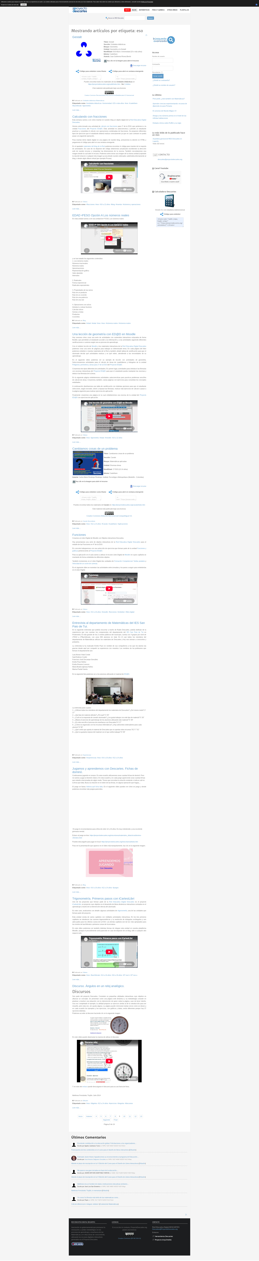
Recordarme (156, 72)
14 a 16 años (96, 612)
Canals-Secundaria (89, 521)
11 (130, 1116)
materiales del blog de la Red (94, 146)
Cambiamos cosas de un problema (95, 448)
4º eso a (134, 975)
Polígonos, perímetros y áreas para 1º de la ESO (89, 365)
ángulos (121, 1103)
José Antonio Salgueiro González (95, 1159)
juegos (116, 888)
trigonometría (122, 910)
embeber (121, 612)
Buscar (150, 18)
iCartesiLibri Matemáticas (109, 1204)
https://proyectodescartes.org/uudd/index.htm (104, 84)
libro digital (130, 612)
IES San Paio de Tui (135, 632)
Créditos (127, 84)
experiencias (91, 758)
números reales (112, 323)
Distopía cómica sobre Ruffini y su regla (167, 123)
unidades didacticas (94, 103)
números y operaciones (132, 204)
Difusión (85, 1100)
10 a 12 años (105, 204)
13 (141, 1116)
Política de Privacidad (147, 2)
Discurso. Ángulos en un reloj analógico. (98, 986)
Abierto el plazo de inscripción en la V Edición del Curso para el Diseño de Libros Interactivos (104, 1163)
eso (127, 103)
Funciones (79, 534)
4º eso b (127, 975)
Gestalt (77, 37)
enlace (85, 1086)
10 (124, 1116)
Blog (84, 320)
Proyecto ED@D (96, 129)
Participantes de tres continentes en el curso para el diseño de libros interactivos (100, 1150)
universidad (107, 103)
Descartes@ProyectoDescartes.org (165, 1229)
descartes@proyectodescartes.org (170, 159)
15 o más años (118, 103)
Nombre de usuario (158, 56)
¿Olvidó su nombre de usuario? (164, 85)
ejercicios (113, 1103)
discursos (129, 1103)
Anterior (89, 1116)
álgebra (94, 1103)
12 (135, 1116)
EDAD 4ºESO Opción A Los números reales (100, 215)
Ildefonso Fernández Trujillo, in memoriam (86, 1190)
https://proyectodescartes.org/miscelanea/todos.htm (119, 842)
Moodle (94, 346)
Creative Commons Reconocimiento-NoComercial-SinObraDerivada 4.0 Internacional (109, 95)
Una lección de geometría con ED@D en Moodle (103, 334)
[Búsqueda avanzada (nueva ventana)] (164, 40)
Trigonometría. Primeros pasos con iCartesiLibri (103, 898)
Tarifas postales (139, 561)
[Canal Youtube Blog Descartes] (170, 177)
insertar (119, 204)
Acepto (23, 4)
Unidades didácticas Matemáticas (93, 100)
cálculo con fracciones (109, 126)
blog (113, 204)
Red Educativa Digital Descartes (134, 346)
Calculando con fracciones (89, 116)
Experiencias (87, 755)
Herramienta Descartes (163, 1236)
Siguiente (106, 1120)
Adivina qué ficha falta (94, 787)
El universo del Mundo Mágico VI (164, 111)
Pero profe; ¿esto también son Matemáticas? (169, 99)
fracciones (91, 204)
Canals (105, 524)
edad (89, 323)
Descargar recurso (139, 65)
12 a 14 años (96, 524)
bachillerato (77, 106)
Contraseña (156, 64)
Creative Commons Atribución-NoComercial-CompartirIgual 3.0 (109, 516)
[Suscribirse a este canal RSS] (146, 35)
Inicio (80, 1116)
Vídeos (85, 201)
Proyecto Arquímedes (163, 1240)
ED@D (126, 674)
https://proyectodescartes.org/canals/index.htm (128, 505)
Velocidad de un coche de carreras (84, 563)
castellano (133, 103)
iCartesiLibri (76, 904)
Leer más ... (76, 110)
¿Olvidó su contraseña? (161, 80)
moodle (108, 438)
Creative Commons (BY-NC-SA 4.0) (129, 1238)
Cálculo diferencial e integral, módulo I (85, 1204)
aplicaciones (123, 524)
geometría (87, 106)
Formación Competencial (123, 561)
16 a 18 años (117, 975)
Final (115, 1120)
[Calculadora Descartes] (170, 200)
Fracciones (82, 129)
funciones (113, 612)
